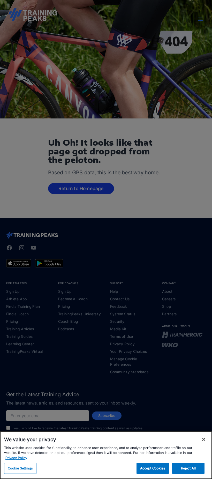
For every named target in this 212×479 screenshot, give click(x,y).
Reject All (188, 468)
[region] (106, 455)
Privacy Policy (16, 458)
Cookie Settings (20, 468)
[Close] (203, 439)
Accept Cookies (152, 468)
